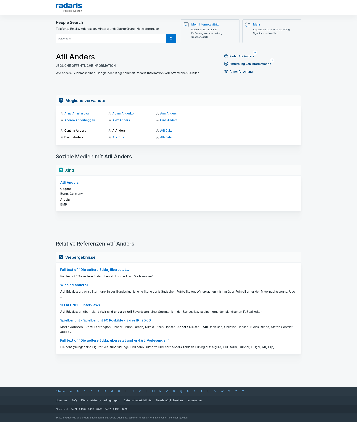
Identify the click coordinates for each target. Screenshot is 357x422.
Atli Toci (118, 137)
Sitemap (61, 391)
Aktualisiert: (62, 409)
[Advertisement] (178, 87)
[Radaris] (69, 5)
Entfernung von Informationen (250, 64)
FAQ (74, 400)
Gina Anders (168, 120)
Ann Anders (168, 113)
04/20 (82, 409)
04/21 (74, 409)
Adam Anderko (123, 113)
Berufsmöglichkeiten (169, 400)
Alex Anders (121, 120)
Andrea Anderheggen (79, 120)
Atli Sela (166, 137)
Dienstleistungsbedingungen (100, 400)
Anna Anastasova (76, 113)
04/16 (116, 409)
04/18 (99, 409)
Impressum (194, 400)
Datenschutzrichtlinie (138, 400)
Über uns (61, 400)
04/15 (124, 409)
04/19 (91, 409)
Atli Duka (166, 130)
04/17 (108, 409)
